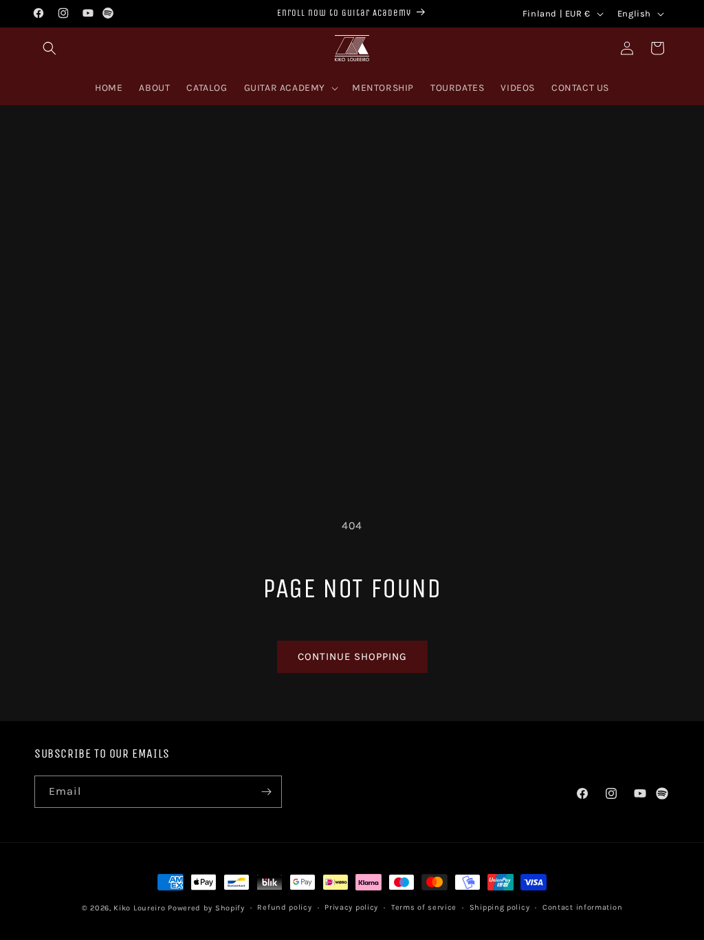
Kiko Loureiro (139, 908)
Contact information (582, 907)
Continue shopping (352, 656)
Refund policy (284, 907)
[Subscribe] (266, 792)
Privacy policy (351, 907)
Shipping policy (500, 907)
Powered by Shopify (206, 908)
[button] (49, 48)
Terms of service (423, 907)
